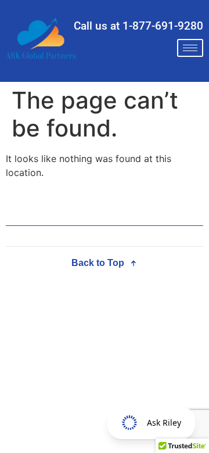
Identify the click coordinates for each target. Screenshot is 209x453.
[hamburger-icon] (190, 48)
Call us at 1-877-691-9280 (138, 26)
